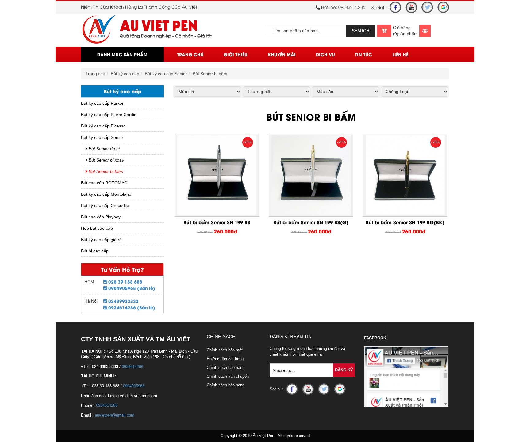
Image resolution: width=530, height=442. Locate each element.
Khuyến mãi (282, 54)
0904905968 (133, 386)
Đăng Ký (344, 370)
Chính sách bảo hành (225, 367)
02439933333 (123, 301)
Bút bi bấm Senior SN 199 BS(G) (310, 222)
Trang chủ (190, 54)
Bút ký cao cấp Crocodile (105, 205)
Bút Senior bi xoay (105, 160)
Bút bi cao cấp (95, 250)
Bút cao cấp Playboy (101, 216)
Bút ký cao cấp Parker (102, 103)
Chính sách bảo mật (225, 350)
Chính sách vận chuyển (228, 376)
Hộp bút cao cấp (97, 228)
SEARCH (360, 30)
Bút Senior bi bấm (210, 73)
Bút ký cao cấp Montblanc (106, 194)
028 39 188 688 (124, 281)
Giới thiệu (236, 54)
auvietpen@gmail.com (114, 415)
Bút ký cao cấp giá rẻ (101, 239)
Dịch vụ (325, 54)
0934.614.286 (351, 7)
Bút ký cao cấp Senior (166, 73)
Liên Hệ (400, 54)
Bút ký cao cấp (125, 73)
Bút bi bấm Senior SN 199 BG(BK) (405, 222)
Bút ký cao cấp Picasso (103, 125)
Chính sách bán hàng (225, 385)
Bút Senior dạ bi (103, 148)
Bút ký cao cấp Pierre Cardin (108, 114)
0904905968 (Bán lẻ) (131, 288)
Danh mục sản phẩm (122, 54)
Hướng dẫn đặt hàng (225, 359)
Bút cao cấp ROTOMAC (104, 182)
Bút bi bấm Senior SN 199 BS (216, 222)
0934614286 (132, 366)
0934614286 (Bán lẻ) (131, 307)
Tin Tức (363, 54)
